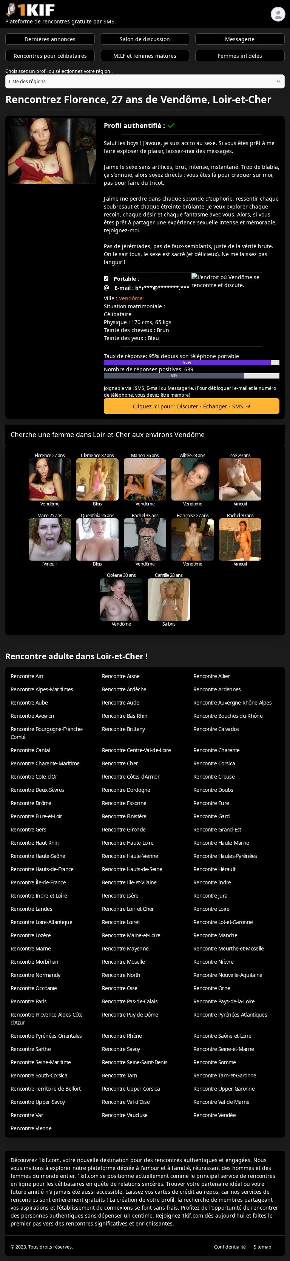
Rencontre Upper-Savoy (38, 1101)
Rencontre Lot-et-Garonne (223, 922)
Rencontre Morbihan (34, 961)
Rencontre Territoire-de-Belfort (45, 1088)
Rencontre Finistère (124, 816)
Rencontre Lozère (31, 935)
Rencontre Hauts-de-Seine (132, 869)
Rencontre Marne (31, 948)
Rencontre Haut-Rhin (35, 842)
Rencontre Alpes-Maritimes (42, 689)
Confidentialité (230, 1247)
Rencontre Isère (120, 895)
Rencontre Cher (120, 763)
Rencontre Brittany (123, 728)
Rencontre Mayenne (125, 948)
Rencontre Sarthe (31, 1048)
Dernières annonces (50, 39)
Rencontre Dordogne (126, 789)
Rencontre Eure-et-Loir (36, 816)
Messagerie (240, 39)
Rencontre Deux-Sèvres (37, 789)
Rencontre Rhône (122, 1035)
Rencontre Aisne (121, 676)
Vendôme (131, 298)
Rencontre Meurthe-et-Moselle (228, 948)
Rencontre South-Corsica (39, 1075)
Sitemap (262, 1247)
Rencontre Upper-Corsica (131, 1088)
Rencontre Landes (31, 908)
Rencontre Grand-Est (217, 829)
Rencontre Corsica (214, 763)
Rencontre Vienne (31, 1128)
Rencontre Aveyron (32, 715)
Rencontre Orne (211, 988)
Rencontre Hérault (214, 869)
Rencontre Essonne (124, 803)
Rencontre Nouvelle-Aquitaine (227, 974)
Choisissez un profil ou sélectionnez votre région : (59, 71)
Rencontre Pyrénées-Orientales (46, 1035)
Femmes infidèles (240, 55)
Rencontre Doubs (213, 789)
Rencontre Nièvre (213, 961)
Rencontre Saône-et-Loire (222, 1035)
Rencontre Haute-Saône (38, 855)
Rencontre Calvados (216, 728)
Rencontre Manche (215, 935)
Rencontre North (121, 974)
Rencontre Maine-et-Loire (131, 935)
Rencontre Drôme (31, 803)
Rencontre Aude (120, 702)
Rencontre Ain (27, 676)
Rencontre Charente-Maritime (45, 763)
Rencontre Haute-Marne (221, 842)
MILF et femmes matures (144, 55)
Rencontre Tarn (119, 1075)
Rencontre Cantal (30, 750)
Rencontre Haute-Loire (127, 842)
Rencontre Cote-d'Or (34, 776)
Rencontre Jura (210, 895)
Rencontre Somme (214, 1062)
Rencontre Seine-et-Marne (223, 1048)
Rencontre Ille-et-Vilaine (129, 882)
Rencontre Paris (29, 1001)
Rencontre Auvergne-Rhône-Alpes (232, 702)
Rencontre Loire (211, 908)
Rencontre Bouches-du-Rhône (227, 715)
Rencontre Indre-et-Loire (39, 895)
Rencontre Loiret (121, 922)
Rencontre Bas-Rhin (124, 715)
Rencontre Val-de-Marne (221, 1101)
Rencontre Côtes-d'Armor (130, 776)
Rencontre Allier (211, 676)
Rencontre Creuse (213, 776)
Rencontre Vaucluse (124, 1115)
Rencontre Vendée (214, 1115)
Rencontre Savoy (121, 1048)
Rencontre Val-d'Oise (126, 1101)
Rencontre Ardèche (124, 689)
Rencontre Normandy (35, 974)
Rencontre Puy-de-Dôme (130, 1014)
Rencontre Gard (211, 816)
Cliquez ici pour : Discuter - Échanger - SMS (188, 406)
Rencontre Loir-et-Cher (128, 908)
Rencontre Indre (212, 882)
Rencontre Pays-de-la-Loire (224, 1001)
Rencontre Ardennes (217, 689)
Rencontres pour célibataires (50, 55)
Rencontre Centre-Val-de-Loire (136, 750)
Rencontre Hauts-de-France (42, 869)
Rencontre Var (27, 1115)
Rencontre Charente (216, 750)
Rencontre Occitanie (34, 988)
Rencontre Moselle (123, 961)
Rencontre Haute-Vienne (130, 855)
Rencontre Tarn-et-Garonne (224, 1075)
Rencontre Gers (28, 829)
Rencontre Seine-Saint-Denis (134, 1062)
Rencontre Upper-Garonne (224, 1088)
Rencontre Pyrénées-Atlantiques (230, 1014)
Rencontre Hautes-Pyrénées (225, 855)
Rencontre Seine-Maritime (41, 1062)
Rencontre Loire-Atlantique (41, 922)
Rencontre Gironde (123, 829)
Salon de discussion (145, 39)
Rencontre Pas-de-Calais (129, 1001)
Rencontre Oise (119, 988)
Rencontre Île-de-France (38, 882)
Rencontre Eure (211, 803)
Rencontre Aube (29, 702)
